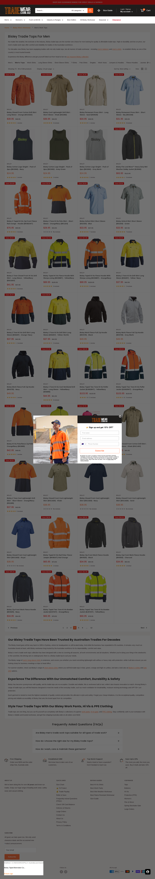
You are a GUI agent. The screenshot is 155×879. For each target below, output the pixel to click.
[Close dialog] (120, 416)
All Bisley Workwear (87, 20)
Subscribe (99, 450)
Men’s (7, 20)
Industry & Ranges (54, 20)
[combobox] (83, 444)
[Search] (90, 10)
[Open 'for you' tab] (147, 871)
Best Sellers (71, 20)
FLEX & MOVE (34, 20)
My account (125, 12)
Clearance (116, 20)
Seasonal (102, 20)
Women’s (19, 20)
